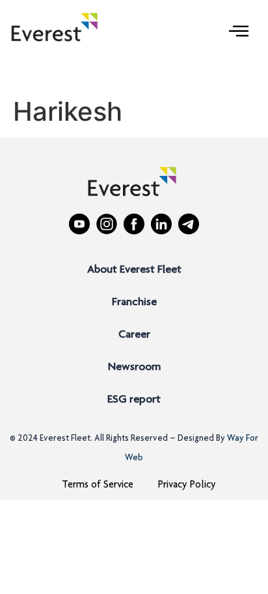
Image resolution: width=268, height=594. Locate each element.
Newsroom (134, 367)
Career (134, 335)
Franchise (134, 302)
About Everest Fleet (134, 270)
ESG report (134, 400)
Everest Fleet (65, 438)
